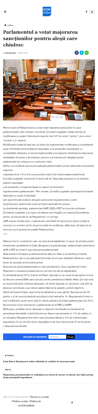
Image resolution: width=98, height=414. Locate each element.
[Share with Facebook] (77, 53)
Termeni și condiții (39, 396)
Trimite (70, 337)
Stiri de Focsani (10, 53)
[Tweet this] (81, 53)
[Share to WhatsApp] (86, 53)
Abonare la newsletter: (35, 336)
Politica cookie (20, 401)
